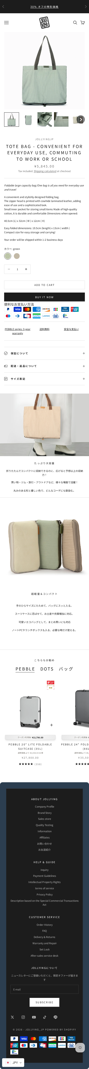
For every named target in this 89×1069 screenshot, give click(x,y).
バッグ (66, 669)
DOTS (47, 669)
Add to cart (44, 285)
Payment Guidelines (44, 875)
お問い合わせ (44, 843)
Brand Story (45, 812)
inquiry (44, 869)
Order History (45, 924)
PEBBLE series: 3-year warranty (17, 331)
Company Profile (44, 806)
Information (45, 831)
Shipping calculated (45, 171)
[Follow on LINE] (55, 1017)
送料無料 (44, 329)
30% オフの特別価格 (44, 6)
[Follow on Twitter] (12, 1017)
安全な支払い (71, 329)
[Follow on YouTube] (34, 1017)
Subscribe (44, 1002)
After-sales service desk (44, 955)
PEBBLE (25, 669)
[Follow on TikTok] (45, 1017)
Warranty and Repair (44, 943)
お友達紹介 (44, 849)
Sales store (44, 818)
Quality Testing (44, 825)
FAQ (44, 930)
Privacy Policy (45, 894)
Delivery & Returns (44, 937)
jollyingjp (44, 139)
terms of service (44, 888)
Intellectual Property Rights (44, 882)
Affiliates (45, 837)
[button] (11, 119)
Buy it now (44, 297)
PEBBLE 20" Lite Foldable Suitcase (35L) (30, 746)
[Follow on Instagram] (23, 1017)
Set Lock (45, 949)
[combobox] (13, 1062)
